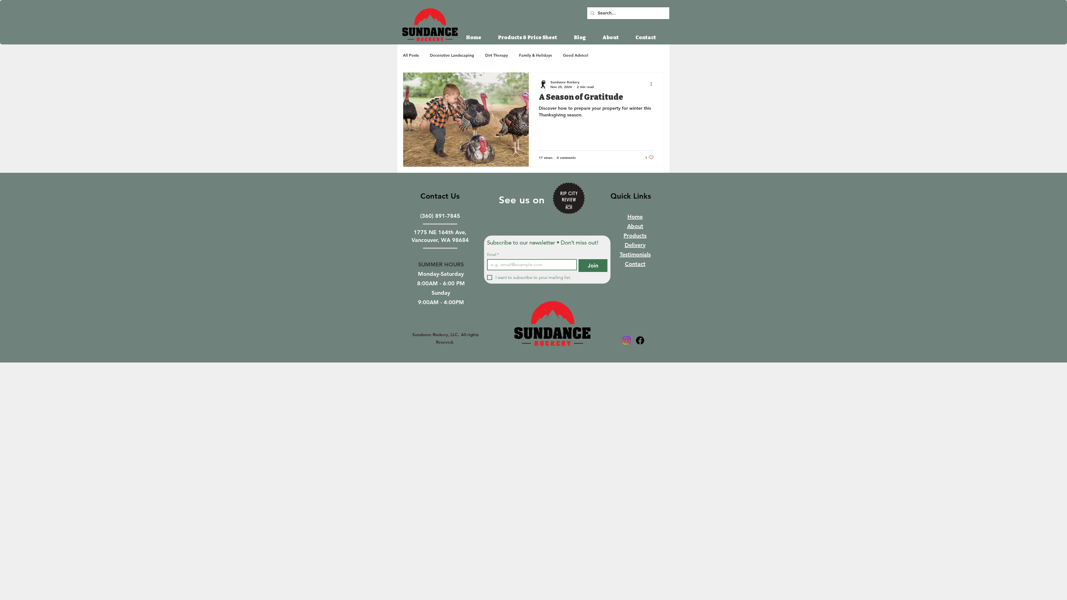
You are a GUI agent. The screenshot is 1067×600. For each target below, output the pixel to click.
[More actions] (653, 84)
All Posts (411, 55)
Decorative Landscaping (452, 55)
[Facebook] (640, 340)
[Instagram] (626, 340)
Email (493, 254)
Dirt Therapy (496, 55)
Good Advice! (575, 55)
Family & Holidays (535, 55)
